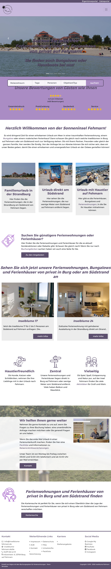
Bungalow (8, 138)
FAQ (45, 545)
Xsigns (11, 564)
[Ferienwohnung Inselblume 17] (28, 300)
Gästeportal (104, 1)
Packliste (24, 445)
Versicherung (35, 554)
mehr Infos (43, 336)
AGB (32, 545)
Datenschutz (48, 542)
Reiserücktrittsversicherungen (34, 448)
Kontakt (28, 466)
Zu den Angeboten (35, 255)
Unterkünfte (48, 548)
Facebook (91, 549)
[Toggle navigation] (106, 9)
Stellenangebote (63, 544)
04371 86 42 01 (10, 552)
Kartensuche (32, 515)
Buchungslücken (29, 249)
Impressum (35, 542)
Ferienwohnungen (88, 204)
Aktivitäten (82, 384)
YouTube (90, 547)
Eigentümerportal (90, 1)
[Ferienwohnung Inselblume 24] (83, 300)
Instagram (91, 552)
